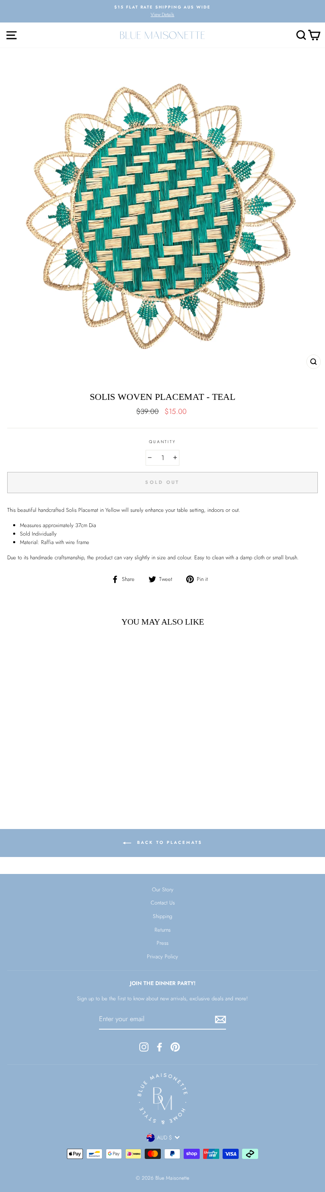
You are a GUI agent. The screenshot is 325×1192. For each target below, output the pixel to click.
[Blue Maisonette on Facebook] (159, 1047)
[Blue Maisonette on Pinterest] (175, 1047)
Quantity (162, 442)
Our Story (163, 889)
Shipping (162, 916)
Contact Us (163, 903)
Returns (162, 930)
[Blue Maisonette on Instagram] (144, 1047)
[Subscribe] (220, 1019)
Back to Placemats (168, 843)
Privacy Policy (162, 956)
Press (162, 943)
